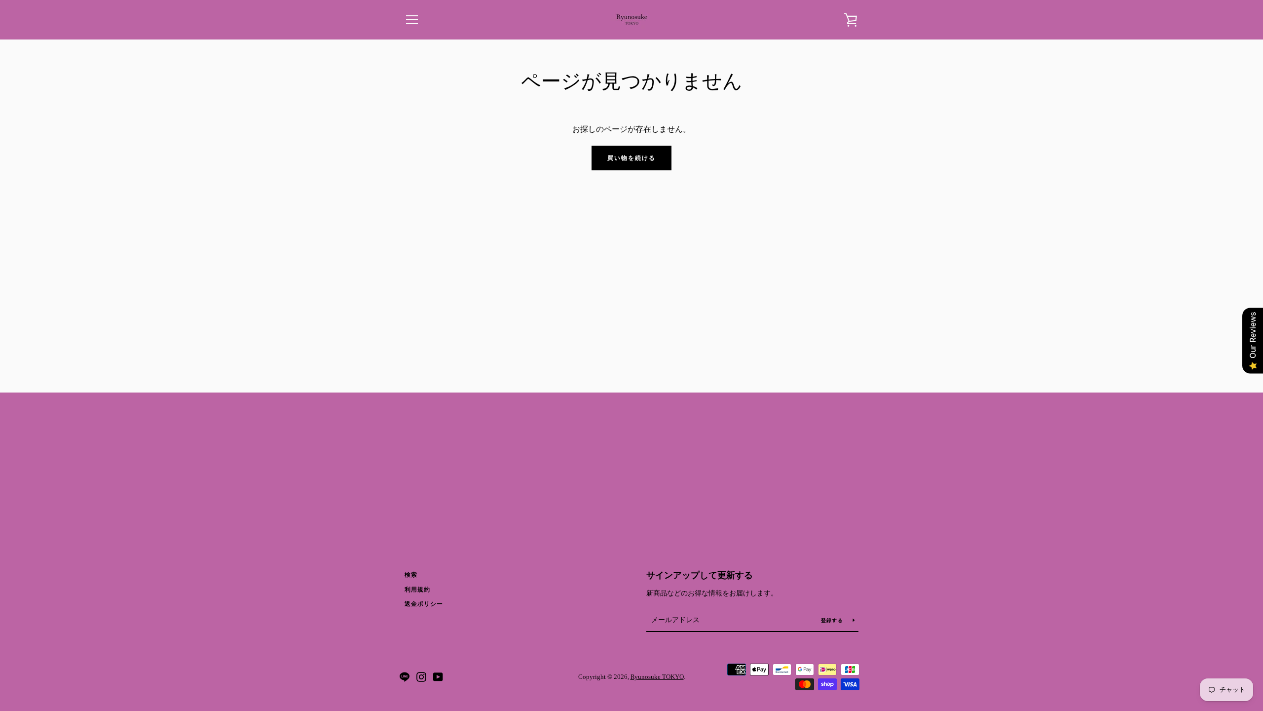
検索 (411, 574)
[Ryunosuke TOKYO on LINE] (404, 676)
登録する (833, 620)
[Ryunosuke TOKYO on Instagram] (421, 676)
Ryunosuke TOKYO (657, 676)
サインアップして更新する (699, 575)
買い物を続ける (631, 158)
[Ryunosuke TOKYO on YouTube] (438, 676)
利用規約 (417, 589)
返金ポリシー (424, 603)
